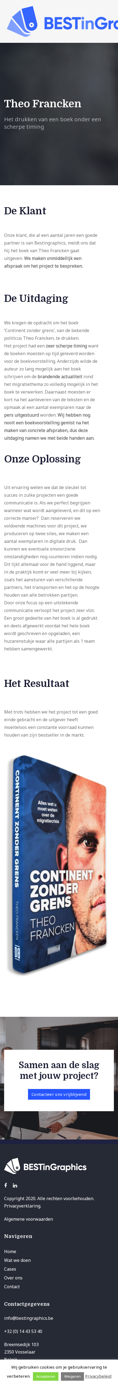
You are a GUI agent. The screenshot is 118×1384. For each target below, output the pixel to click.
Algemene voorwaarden (28, 1219)
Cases (10, 1269)
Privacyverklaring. (22, 1206)
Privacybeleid (98, 1376)
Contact (12, 1287)
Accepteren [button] (45, 1376)
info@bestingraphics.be (28, 1318)
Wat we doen (17, 1260)
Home (10, 1251)
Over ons (13, 1278)
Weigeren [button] (72, 1376)
